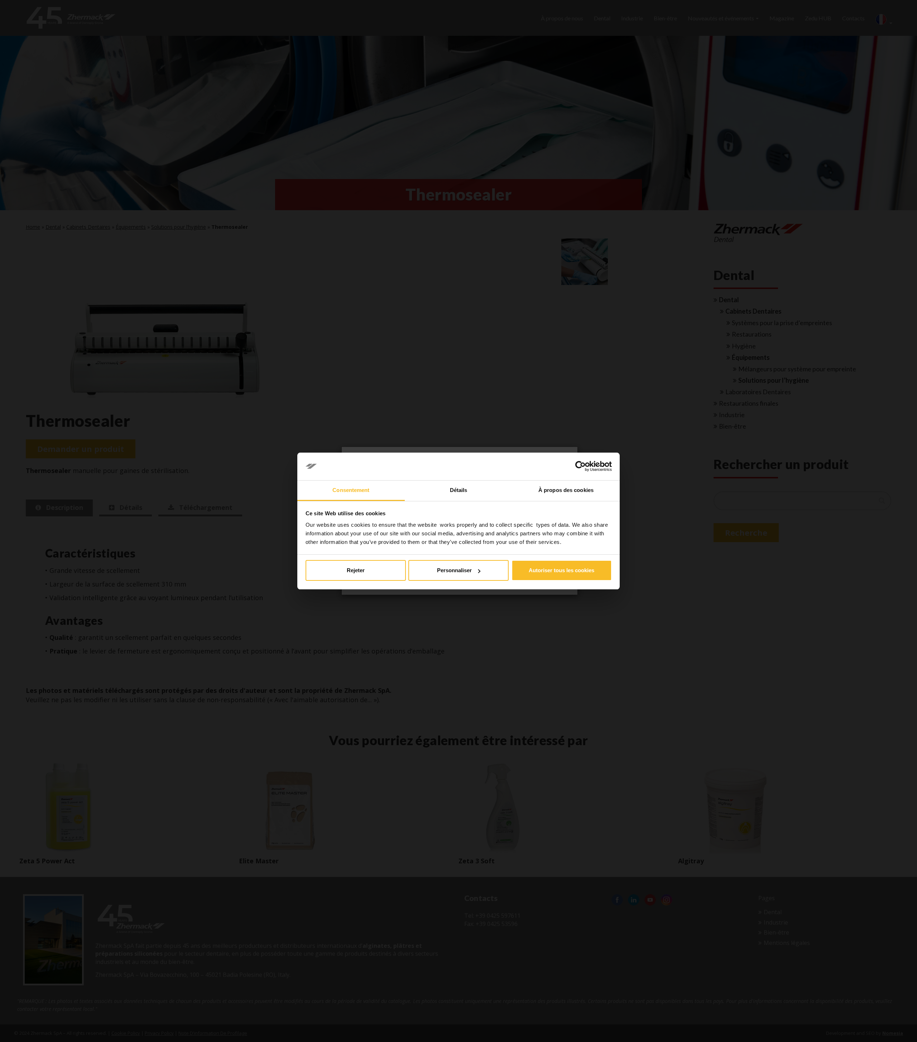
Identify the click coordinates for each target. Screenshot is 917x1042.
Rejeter (356, 570)
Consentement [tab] (350, 490)
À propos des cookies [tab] (566, 490)
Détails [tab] (458, 490)
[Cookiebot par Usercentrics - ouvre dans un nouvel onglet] (580, 466)
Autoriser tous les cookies (561, 570)
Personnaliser (454, 570)
